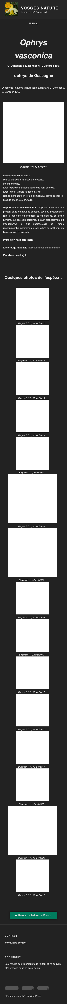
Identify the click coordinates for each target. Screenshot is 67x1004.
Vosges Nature (39, 8)
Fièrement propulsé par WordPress (23, 996)
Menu (35, 23)
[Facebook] (12, 988)
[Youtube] (43, 988)
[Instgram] (28, 988)
